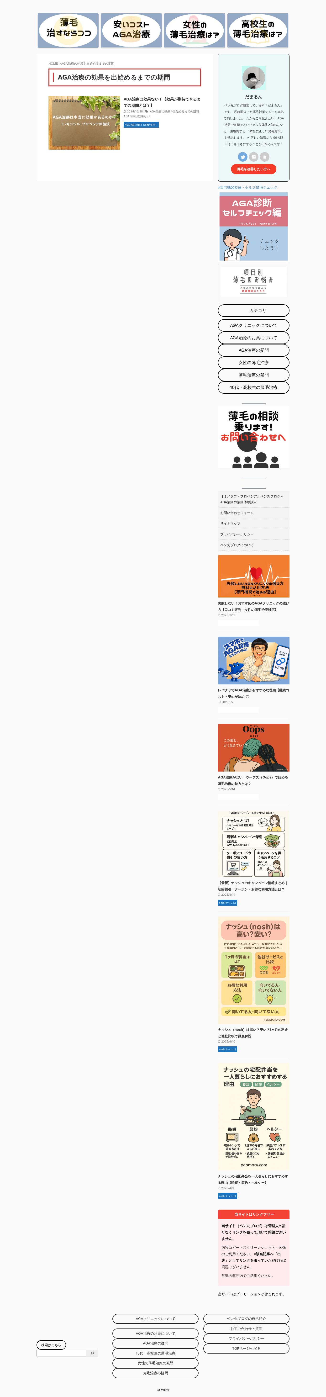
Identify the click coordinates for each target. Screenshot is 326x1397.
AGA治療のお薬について (253, 337)
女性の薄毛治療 (262, 362)
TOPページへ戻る (252, 1348)
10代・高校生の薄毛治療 (254, 387)
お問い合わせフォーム (237, 513)
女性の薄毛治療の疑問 (157, 1363)
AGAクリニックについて (253, 325)
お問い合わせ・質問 (246, 1329)
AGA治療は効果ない (137, 116)
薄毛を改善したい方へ (253, 169)
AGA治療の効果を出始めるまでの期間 (174, 111)
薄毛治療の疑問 (262, 374)
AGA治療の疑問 (262, 350)
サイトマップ (230, 523)
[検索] (92, 1353)
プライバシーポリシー (237, 534)
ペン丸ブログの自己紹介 (246, 1319)
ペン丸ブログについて (237, 545)
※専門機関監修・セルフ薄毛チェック (247, 187)
